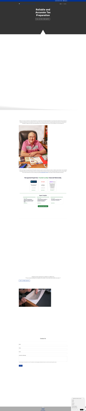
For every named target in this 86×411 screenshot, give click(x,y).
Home (43, 407)
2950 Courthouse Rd (26, 392)
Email (20, 351)
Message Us (65, 0)
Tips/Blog (43, 408)
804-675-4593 (25, 250)
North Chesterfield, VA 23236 (26, 394)
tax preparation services (62, 74)
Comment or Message (22, 355)
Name (20, 344)
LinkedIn (39, 398)
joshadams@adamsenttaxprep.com (44, 389)
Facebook (39, 401)
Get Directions (24, 397)
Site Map (43, 409)
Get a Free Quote (24, 280)
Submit (21, 365)
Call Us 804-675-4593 (59, 0)
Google (39, 395)
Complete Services (56, 92)
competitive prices (53, 79)
